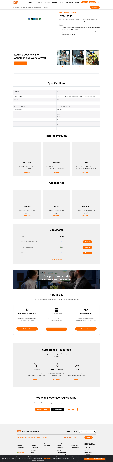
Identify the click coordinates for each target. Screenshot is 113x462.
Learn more (27, 172)
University (55, 2)
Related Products (28, 7)
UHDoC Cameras (34, 447)
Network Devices (34, 450)
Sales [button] (61, 2)
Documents (45, 7)
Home (60, 12)
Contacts (73, 443)
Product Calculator (21, 443)
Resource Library (87, 452)
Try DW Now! (95, 7)
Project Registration (75, 447)
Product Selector (20, 447)
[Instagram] (75, 437)
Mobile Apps (33, 454)
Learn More (35, 379)
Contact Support (71, 409)
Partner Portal (85, 2)
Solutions (39, 2)
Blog (45, 447)
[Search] (98, 2)
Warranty (59, 450)
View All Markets (20, 63)
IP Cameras (33, 443)
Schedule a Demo (56, 329)
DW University (87, 450)
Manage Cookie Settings (97, 458)
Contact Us (78, 21)
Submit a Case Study (42, 437)
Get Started (56, 283)
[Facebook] (65, 437)
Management (60, 447)
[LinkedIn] (72, 437)
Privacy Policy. (47, 458)
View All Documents (56, 259)
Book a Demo (92, 2)
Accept (87, 458)
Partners (72, 449)
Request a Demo (71, 21)
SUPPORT (86, 441)
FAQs (84, 21)
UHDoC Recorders (34, 449)
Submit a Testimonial (31, 437)
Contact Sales (58, 409)
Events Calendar (47, 443)
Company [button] (46, 2)
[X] (70, 437)
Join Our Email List (21, 437)
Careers (59, 449)
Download (87, 241)
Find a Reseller (62, 21)
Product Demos (21, 449)
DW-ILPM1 (73, 12)
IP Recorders (33, 445)
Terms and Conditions (61, 452)
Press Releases (47, 445)
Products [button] (31, 2)
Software (32, 452)
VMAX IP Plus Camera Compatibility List (88, 447)
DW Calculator (87, 454)
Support (77, 2)
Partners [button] (69, 2)
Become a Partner (86, 328)
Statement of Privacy (61, 454)
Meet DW (59, 443)
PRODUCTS (33, 441)
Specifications (17, 7)
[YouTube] (67, 437)
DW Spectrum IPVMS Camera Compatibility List (89, 444)
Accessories (66, 12)
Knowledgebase (87, 449)
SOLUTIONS (20, 441)
